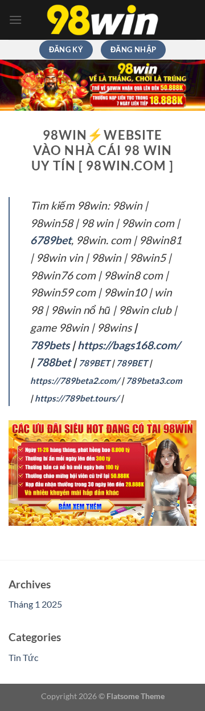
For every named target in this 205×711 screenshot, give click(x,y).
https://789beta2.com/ (75, 380)
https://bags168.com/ (128, 345)
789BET (94, 363)
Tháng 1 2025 (35, 604)
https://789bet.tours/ (77, 398)
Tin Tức (23, 657)
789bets (49, 345)
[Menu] (15, 20)
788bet (53, 362)
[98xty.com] (102, 20)
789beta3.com (154, 380)
